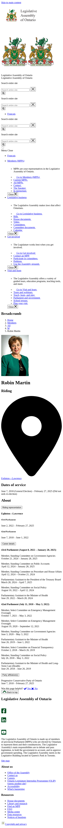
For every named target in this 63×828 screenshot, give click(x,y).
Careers (11, 778)
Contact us (12, 775)
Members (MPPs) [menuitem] (15, 161)
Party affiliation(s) (10, 675)
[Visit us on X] (2, 716)
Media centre (13, 811)
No (36, 688)
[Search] (3, 93)
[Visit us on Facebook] (3, 712)
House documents (16, 801)
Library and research (17, 803)
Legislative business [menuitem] (17, 197)
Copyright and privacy (16, 824)
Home (10, 320)
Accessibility (13, 786)
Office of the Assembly (18, 772)
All (8, 325)
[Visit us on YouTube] (3, 734)
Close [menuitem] (11, 194)
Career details (8, 544)
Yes (29, 688)
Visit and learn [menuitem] (14, 270)
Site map (5, 760)
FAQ (9, 809)
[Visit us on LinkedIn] (3, 721)
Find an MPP (13, 806)
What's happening (16, 789)
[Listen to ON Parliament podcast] (2, 725)
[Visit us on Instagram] (3, 707)
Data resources (14, 814)
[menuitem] (27, 177)
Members (11, 323)
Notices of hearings (16, 817)
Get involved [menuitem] (13, 236)
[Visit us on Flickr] (3, 728)
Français (11, 114)
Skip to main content (11, 2)
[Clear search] (33, 89)
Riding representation (11, 507)
